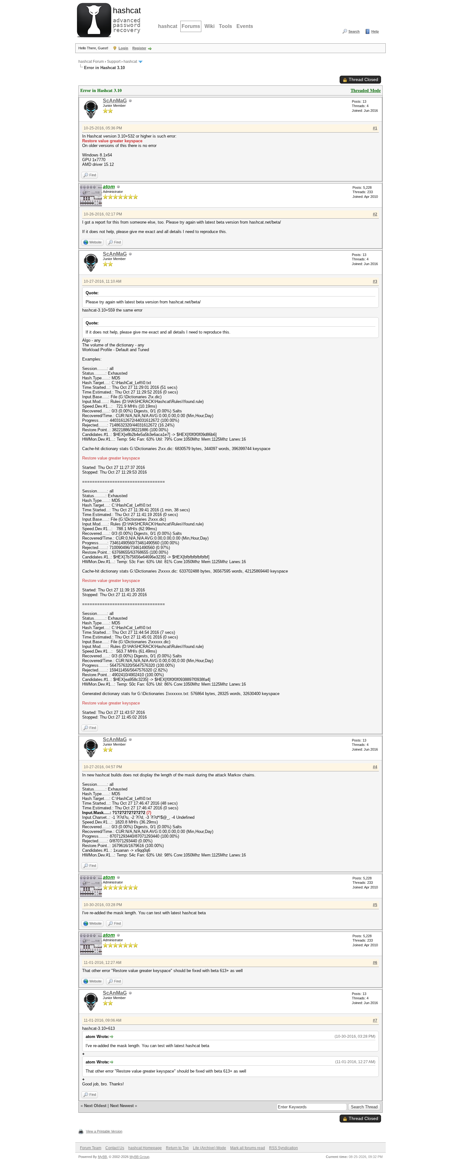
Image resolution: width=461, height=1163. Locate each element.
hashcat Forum (91, 61)
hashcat (167, 26)
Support (113, 61)
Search (354, 31)
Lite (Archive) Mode (209, 1148)
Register (139, 48)
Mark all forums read (247, 1148)
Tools (225, 26)
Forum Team (90, 1148)
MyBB (102, 1157)
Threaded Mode (366, 90)
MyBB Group (139, 1157)
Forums (191, 26)
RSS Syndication (283, 1148)
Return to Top (177, 1148)
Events (244, 26)
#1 (375, 128)
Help (375, 31)
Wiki (209, 26)
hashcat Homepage (145, 1148)
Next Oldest (95, 1105)
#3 (375, 281)
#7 (375, 1020)
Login (123, 48)
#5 (375, 905)
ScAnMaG (115, 100)
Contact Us (114, 1148)
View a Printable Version (104, 1131)
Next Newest (122, 1105)
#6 (375, 962)
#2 (375, 214)
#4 (375, 767)
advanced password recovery (125, 19)
